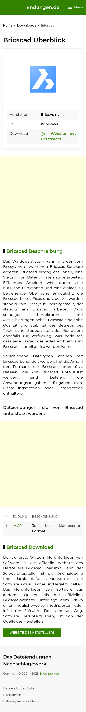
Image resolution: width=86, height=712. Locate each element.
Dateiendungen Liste (18, 688)
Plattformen (12, 695)
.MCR (17, 526)
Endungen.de (43, 7)
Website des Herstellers (32, 632)
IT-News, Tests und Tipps (21, 701)
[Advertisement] (43, 199)
